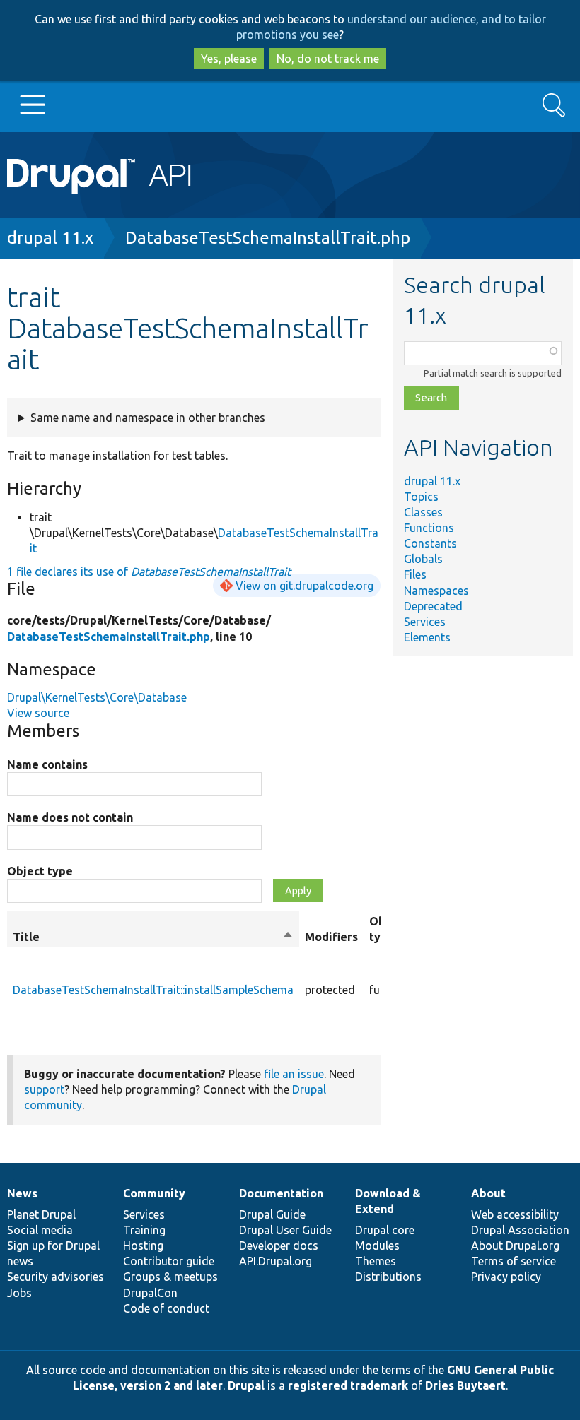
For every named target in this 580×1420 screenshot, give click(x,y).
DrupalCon (150, 1292)
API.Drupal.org (275, 1261)
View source (38, 712)
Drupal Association (520, 1230)
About (488, 1193)
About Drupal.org (515, 1245)
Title (153, 937)
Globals (423, 558)
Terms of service (513, 1261)
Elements (427, 637)
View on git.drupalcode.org (304, 585)
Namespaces (436, 590)
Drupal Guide (272, 1214)
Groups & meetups (170, 1276)
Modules (377, 1245)
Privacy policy (506, 1276)
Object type (40, 871)
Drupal (246, 1385)
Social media (40, 1230)
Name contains (47, 764)
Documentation (281, 1193)
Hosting (143, 1245)
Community (154, 1193)
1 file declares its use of (149, 571)
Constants (430, 543)
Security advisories (55, 1276)
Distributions (388, 1276)
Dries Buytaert (465, 1385)
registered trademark (348, 1385)
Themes (375, 1261)
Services (425, 621)
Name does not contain (70, 817)
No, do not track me (328, 58)
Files (415, 574)
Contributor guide (168, 1261)
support (44, 1089)
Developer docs (278, 1245)
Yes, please (229, 58)
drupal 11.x (50, 237)
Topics (421, 496)
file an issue (294, 1073)
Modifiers (331, 936)
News (22, 1193)
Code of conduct (166, 1308)
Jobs (19, 1292)
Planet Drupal (41, 1214)
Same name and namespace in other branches (147, 417)
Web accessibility (515, 1214)
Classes (423, 512)
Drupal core (384, 1230)
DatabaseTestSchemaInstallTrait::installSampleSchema (153, 989)
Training (144, 1230)
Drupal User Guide (285, 1230)
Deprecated (433, 606)
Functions (429, 527)
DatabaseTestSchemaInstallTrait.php (267, 237)
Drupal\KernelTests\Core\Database (97, 697)
